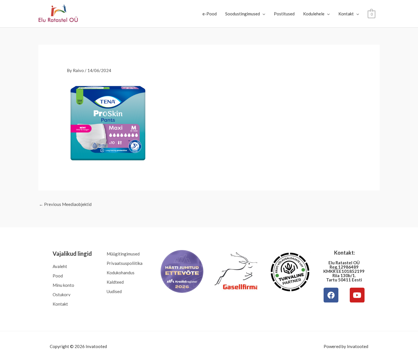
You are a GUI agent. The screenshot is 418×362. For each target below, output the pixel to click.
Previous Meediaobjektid (65, 204)
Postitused (284, 13)
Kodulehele (313, 13)
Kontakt (346, 13)
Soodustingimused (242, 13)
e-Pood (209, 13)
